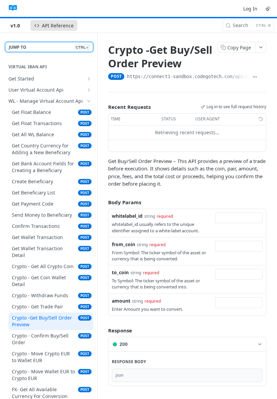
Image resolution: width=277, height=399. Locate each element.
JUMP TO (48, 47)
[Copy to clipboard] (263, 77)
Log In (250, 8)
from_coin (123, 244)
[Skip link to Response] (103, 330)
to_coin (120, 272)
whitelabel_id (127, 216)
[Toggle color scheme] (268, 8)
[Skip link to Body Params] (103, 202)
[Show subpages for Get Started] (89, 78)
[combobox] (238, 217)
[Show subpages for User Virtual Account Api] (89, 90)
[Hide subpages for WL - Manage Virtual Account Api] (89, 101)
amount (121, 301)
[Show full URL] (255, 77)
